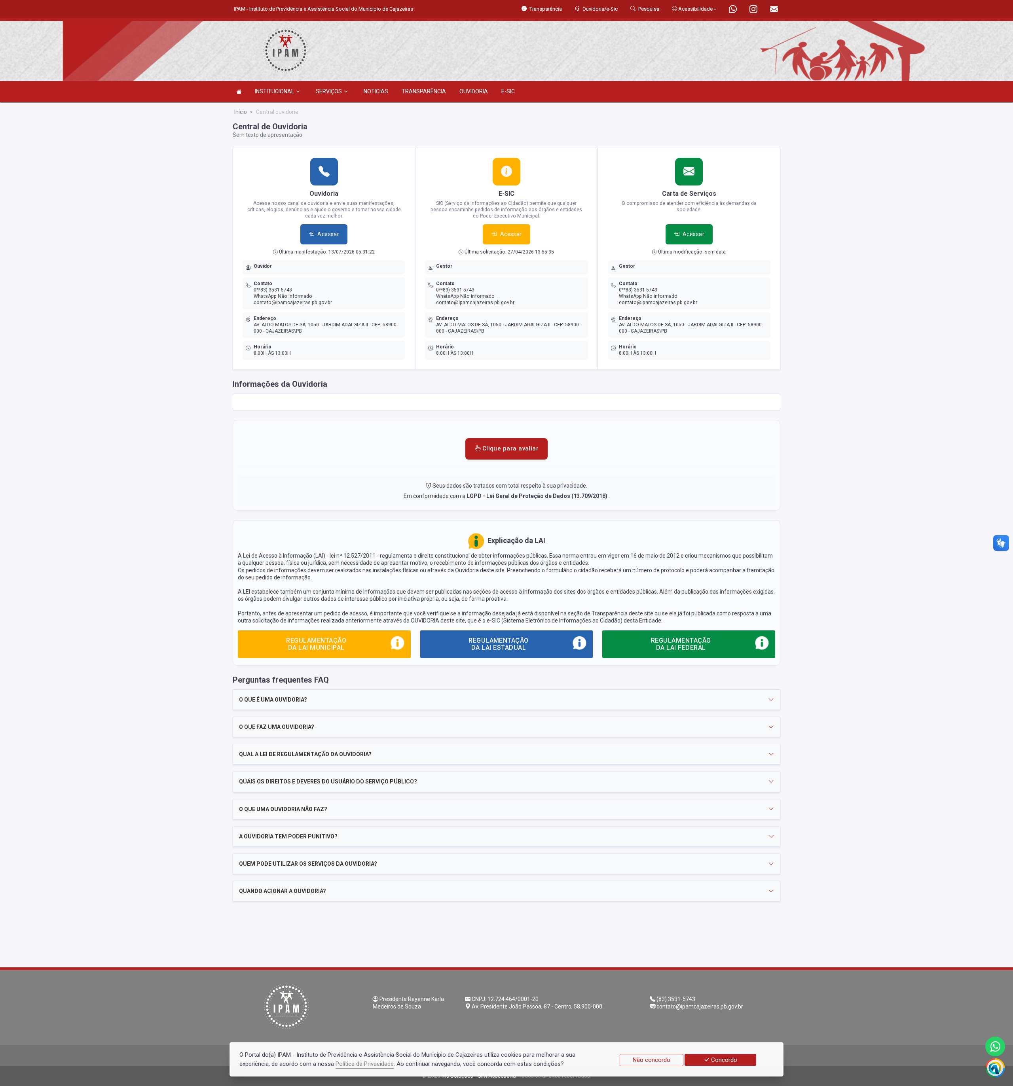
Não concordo (651, 1059)
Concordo (723, 1059)
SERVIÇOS (329, 91)
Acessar (328, 234)
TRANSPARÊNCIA (424, 91)
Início (240, 112)
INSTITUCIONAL (274, 91)
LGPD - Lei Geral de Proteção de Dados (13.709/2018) (538, 496)
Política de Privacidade (365, 1063)
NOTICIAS (376, 91)
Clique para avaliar (509, 448)
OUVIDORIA (473, 91)
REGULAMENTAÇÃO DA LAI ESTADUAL (499, 644)
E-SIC (508, 91)
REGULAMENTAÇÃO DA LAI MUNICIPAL (316, 644)
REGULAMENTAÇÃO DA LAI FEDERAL (681, 644)
